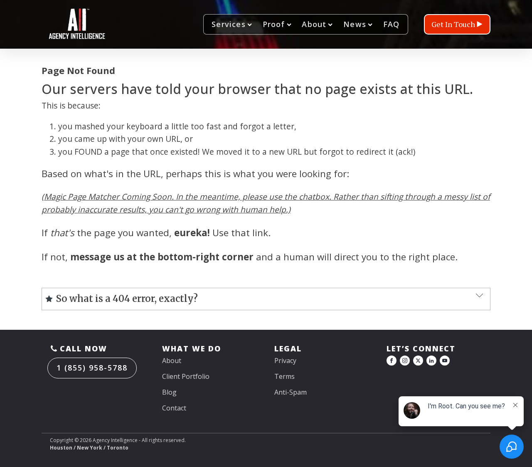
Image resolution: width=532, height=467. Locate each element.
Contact (174, 408)
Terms (284, 376)
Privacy (285, 360)
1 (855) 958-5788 (92, 368)
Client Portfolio (185, 376)
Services (229, 24)
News (354, 24)
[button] (457, 24)
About (314, 24)
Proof (274, 24)
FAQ (391, 24)
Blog (169, 392)
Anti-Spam (290, 392)
